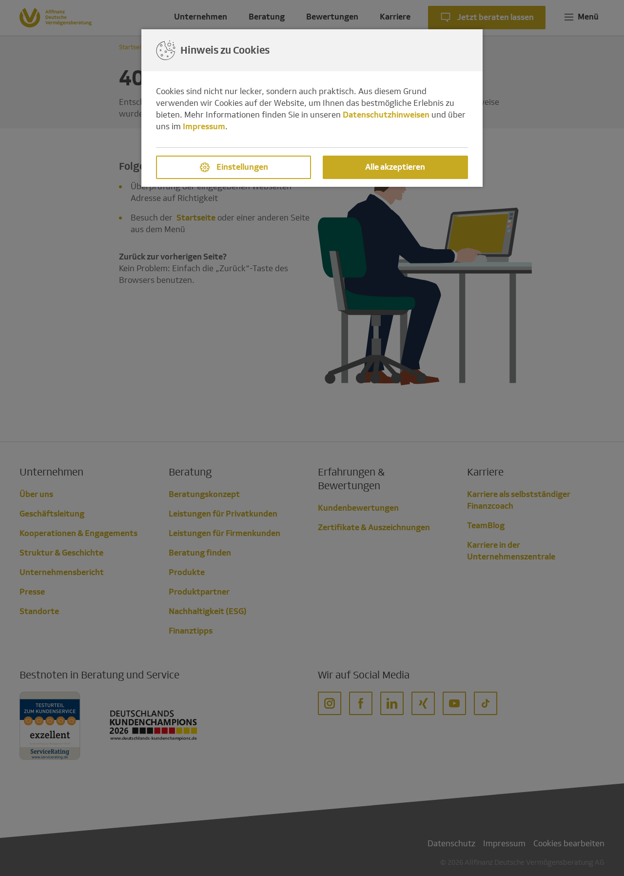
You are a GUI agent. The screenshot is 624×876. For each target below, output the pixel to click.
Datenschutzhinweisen (386, 114)
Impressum (204, 126)
